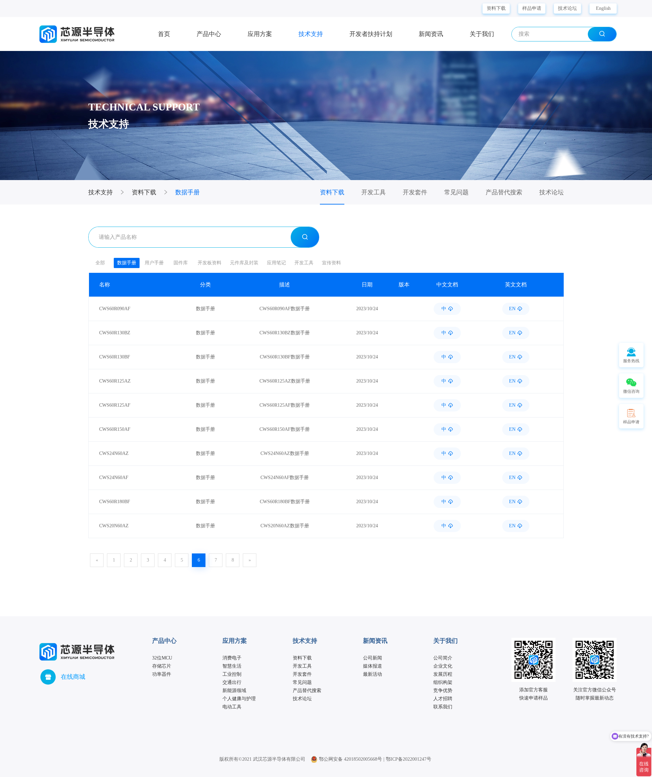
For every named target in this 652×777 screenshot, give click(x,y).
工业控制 (231, 674)
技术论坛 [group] (551, 192)
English (603, 8)
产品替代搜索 (307, 690)
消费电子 (231, 657)
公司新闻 (372, 657)
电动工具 (231, 706)
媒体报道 (372, 666)
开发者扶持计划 (370, 34)
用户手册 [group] (154, 262)
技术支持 (310, 34)
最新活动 (372, 674)
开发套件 (302, 674)
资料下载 (496, 8)
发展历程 (442, 674)
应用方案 (260, 34)
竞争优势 (442, 690)
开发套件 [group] (415, 192)
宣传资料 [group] (331, 262)
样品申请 (531, 8)
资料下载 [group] (332, 192)
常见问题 (302, 682)
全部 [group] (100, 262)
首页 (164, 34)
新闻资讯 (431, 34)
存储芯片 (161, 666)
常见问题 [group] (456, 192)
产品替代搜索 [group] (504, 192)
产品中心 (209, 34)
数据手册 (187, 192)
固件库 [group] (181, 262)
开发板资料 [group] (209, 262)
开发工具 (302, 666)
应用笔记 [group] (276, 262)
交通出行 (231, 682)
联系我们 (442, 706)
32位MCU (162, 657)
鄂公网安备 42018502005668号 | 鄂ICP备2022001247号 (374, 759)
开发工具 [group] (373, 192)
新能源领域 (234, 690)
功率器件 (161, 674)
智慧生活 (231, 666)
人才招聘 (442, 698)
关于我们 (482, 34)
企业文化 (442, 666)
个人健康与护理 (239, 698)
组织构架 (442, 682)
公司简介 (442, 657)
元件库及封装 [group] (244, 262)
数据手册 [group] (126, 262)
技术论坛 (567, 8)
